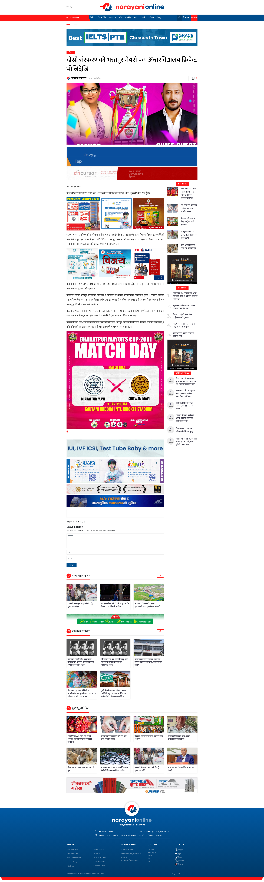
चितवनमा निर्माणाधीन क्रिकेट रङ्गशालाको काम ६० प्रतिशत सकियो (147, 605)
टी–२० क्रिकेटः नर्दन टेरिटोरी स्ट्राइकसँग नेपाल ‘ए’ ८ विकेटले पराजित (115, 605)
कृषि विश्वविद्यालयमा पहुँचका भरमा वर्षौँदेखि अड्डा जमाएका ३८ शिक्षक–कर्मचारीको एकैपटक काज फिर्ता (113, 693)
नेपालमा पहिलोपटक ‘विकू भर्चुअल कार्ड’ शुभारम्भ (188, 221)
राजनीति (128, 17)
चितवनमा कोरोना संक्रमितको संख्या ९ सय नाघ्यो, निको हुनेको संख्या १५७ (186, 441)
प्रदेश (120, 17)
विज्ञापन (150, 855)
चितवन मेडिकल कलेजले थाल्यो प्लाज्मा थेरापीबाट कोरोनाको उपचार (185, 418)
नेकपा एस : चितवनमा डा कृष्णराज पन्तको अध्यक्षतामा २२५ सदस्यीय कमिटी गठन (186, 381)
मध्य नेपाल (112, 17)
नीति (149, 858)
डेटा (149, 861)
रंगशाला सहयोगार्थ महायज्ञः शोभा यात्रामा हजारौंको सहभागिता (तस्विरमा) (185, 393)
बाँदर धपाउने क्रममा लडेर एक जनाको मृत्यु (188, 246)
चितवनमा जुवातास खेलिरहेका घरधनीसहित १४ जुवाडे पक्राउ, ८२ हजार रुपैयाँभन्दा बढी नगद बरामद (82, 693)
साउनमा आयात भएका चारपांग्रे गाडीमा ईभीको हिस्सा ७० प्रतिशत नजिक (114, 769)
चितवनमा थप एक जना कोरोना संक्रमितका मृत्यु (184, 430)
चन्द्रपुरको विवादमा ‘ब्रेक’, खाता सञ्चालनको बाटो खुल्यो (189, 235)
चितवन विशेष (102, 17)
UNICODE (194, 17)
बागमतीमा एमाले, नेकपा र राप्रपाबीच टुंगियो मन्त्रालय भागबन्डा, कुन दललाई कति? (148, 662)
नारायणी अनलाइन (78, 78)
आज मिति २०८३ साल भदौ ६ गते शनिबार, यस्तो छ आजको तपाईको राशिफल (188, 193)
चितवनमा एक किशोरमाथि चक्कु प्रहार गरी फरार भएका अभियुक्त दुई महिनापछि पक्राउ (114, 662)
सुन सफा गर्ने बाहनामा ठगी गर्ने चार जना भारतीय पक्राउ (189, 208)
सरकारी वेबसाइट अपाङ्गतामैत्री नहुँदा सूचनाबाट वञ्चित (80, 605)
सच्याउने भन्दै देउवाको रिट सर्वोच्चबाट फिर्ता (181, 769)
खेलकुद (159, 17)
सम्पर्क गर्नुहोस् (152, 852)
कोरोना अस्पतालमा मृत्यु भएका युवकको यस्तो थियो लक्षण (185, 406)
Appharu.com (193, 874)
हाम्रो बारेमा (151, 849)
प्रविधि (143, 17)
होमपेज (92, 17)
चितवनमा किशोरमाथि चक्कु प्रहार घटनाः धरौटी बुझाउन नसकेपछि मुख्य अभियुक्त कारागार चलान (81, 662)
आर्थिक (136, 17)
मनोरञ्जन (151, 17)
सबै (160, 575)
